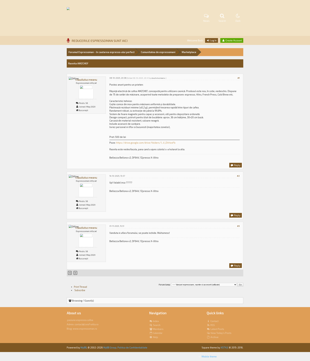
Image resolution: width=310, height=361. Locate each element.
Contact (214, 321)
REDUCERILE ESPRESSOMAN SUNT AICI (100, 41)
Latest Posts (217, 329)
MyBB (84, 347)
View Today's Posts (220, 333)
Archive (214, 337)
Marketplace (189, 52)
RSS (212, 325)
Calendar (157, 333)
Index (155, 321)
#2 (238, 176)
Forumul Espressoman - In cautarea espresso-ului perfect (102, 52)
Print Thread (80, 286)
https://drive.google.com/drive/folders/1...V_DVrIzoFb (145, 142)
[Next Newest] (75, 273)
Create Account (233, 40)
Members (157, 329)
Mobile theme (209, 356)
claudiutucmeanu (86, 79)
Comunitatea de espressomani (158, 52)
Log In (213, 40)
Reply (237, 165)
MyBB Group (109, 347)
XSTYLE (224, 347)
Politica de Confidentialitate (132, 347)
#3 (238, 226)
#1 (239, 78)
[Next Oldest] (70, 273)
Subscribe (79, 290)
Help (155, 337)
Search (156, 325)
